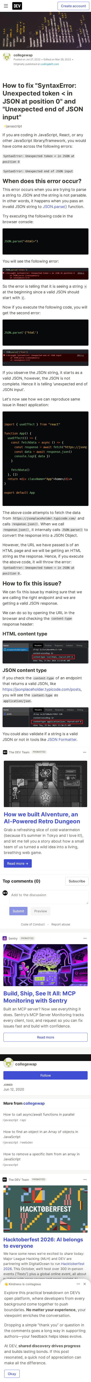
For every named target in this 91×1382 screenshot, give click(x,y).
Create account (73, 6)
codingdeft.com (49, 64)
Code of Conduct (33, 924)
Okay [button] (12, 1374)
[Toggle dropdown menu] (84, 752)
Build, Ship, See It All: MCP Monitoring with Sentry (39, 997)
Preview (40, 911)
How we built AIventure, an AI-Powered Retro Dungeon (42, 818)
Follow (45, 1075)
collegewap (23, 55)
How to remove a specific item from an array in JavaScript (41, 1159)
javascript (13, 126)
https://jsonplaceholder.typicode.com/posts (42, 689)
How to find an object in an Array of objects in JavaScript (40, 1137)
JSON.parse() (55, 206)
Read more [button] (45, 1037)
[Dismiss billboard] (85, 1284)
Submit (18, 911)
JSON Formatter (61, 739)
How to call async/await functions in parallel (38, 1117)
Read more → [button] (17, 863)
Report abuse (60, 924)
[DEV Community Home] (17, 6)
